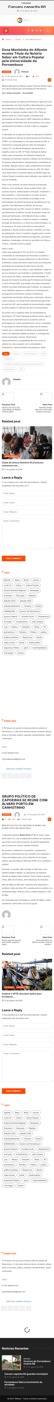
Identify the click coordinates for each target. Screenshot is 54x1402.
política (44, 632)
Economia (8, 596)
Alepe (17, 580)
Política (6, 815)
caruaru (36, 580)
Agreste (7, 580)
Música (15, 627)
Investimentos (21, 622)
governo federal (10, 616)
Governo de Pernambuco (29, 611)
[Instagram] (22, 775)
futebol (38, 606)
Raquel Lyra (27, 637)
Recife (39, 637)
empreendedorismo (12, 606)
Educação (20, 596)
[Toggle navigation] (6, 30)
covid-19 (7, 585)
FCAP (43, 354)
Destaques (34, 590)
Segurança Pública (11, 648)
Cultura (18, 39)
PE (45, 627)
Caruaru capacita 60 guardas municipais (26, 1374)
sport (26, 648)
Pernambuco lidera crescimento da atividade (23, 1383)
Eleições (32, 596)
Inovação (8, 622)
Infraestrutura (43, 616)
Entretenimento (12, 456)
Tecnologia (8, 653)
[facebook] (28, 31)
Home (8, 39)
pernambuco (9, 369)
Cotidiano (9, 987)
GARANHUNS (9, 611)
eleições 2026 (25, 601)
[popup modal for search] (48, 30)
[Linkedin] (40, 31)
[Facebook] (4, 775)
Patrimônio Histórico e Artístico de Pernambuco (23, 364)
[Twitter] (32, 31)
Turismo (20, 653)
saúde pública (34, 642)
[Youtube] (28, 775)
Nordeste (26, 627)
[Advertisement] (27, 690)
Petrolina (22, 632)
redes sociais (9, 642)
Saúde (21, 642)
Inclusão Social (27, 616)
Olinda (36, 627)
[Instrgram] (36, 31)
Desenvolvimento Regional (15, 590)
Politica (33, 632)
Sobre (4, 747)
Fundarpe (8, 359)
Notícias (20, 987)
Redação (25, 72)
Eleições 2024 (9, 601)
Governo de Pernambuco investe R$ (36, 1362)
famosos (27, 606)
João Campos (37, 622)
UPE (21, 369)
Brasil (26, 580)
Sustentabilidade (39, 648)
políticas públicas (11, 637)
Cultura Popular (30, 354)
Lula (5, 627)
